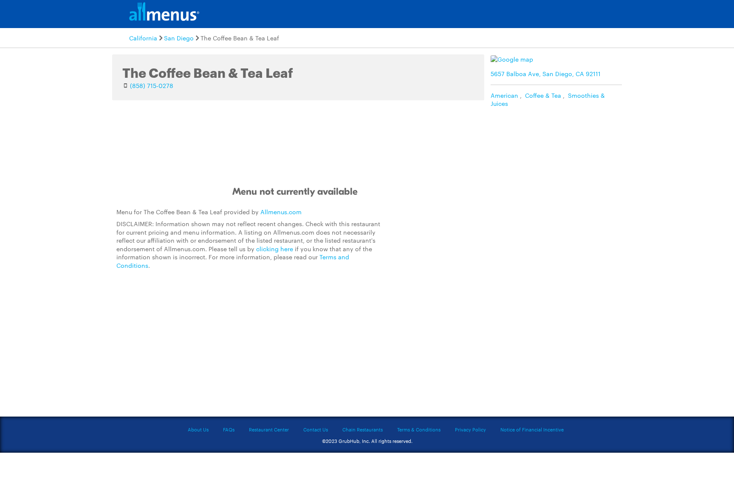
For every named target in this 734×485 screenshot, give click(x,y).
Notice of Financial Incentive (532, 429)
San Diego (179, 37)
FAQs (228, 429)
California (143, 37)
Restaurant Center (269, 429)
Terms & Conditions (418, 429)
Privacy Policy (470, 429)
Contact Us (315, 429)
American (504, 95)
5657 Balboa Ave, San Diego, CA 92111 (546, 73)
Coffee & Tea (543, 95)
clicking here (274, 248)
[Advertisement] (450, 261)
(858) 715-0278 (151, 85)
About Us (198, 429)
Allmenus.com (281, 211)
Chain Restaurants (362, 429)
